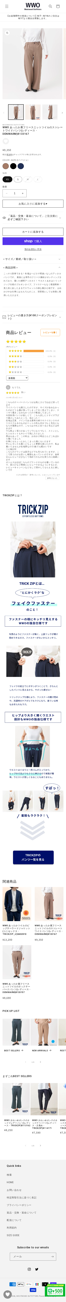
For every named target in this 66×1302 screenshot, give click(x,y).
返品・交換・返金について (21, 1212)
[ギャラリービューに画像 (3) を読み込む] (50, 112)
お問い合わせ (14, 1190)
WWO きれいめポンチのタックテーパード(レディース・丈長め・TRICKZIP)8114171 (45, 1124)
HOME (10, 1182)
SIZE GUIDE (13, 1235)
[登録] (52, 1257)
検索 (9, 1174)
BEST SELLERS (12, 1050)
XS (7, 179)
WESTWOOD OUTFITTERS (27, 1296)
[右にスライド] (62, 112)
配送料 (9, 154)
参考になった (52, 478)
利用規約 (12, 1227)
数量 (5, 186)
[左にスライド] (3, 112)
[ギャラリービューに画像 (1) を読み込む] (16, 112)
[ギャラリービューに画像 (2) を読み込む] (32, 112)
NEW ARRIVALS (40, 1050)
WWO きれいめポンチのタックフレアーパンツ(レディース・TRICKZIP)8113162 (17, 1123)
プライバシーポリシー (19, 1205)
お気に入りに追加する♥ (33, 203)
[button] (6, 6)
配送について (14, 1220)
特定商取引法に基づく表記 (21, 1197)
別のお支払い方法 (33, 249)
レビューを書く (50, 332)
